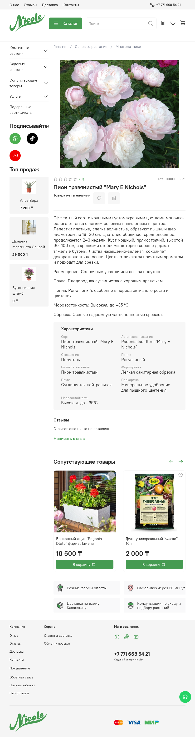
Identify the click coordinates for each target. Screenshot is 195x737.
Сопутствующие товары (23, 83)
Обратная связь (21, 677)
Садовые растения (91, 46)
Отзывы (30, 4)
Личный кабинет (22, 685)
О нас (14, 4)
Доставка (50, 4)
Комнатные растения (19, 50)
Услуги (15, 96)
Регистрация (19, 693)
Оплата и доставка (58, 635)
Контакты (71, 4)
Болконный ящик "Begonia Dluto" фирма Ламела (79, 540)
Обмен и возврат (57, 643)
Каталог (70, 23)
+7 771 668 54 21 (168, 5)
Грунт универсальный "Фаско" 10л (151, 540)
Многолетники (128, 46)
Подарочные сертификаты (21, 109)
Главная (60, 46)
